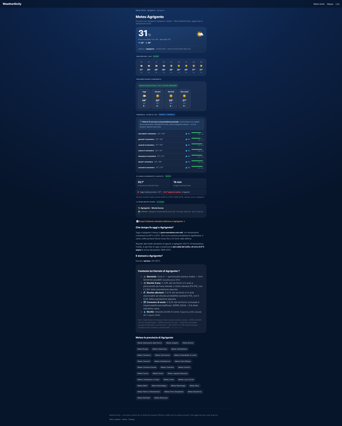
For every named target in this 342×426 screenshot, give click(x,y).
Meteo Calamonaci (159, 349)
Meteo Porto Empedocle (173, 392)
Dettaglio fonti (177, 328)
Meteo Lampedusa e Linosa (148, 380)
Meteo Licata (169, 380)
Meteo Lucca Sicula (186, 380)
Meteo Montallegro (159, 386)
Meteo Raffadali (143, 398)
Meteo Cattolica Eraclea (146, 367)
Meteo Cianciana (167, 367)
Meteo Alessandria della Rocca (149, 343)
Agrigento (151, 10)
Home (124, 419)
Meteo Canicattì (143, 361)
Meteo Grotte (158, 373)
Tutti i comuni (115, 419)
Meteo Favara (142, 373)
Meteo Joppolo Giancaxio (178, 373)
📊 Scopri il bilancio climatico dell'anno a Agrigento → (160, 221)
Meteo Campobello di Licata (185, 355)
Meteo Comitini (184, 367)
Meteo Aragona (172, 343)
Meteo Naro (194, 386)
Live (337, 4)
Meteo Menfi (142, 386)
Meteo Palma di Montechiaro (148, 392)
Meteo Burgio (142, 349)
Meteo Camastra (144, 355)
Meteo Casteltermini (162, 361)
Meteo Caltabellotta (179, 349)
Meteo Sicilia (319, 4)
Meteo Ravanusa (161, 398)
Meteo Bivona (188, 343)
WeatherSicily (12, 3)
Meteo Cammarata (162, 355)
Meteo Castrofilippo (183, 361)
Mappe (330, 4)
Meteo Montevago (178, 386)
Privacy (132, 419)
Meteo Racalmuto (195, 392)
